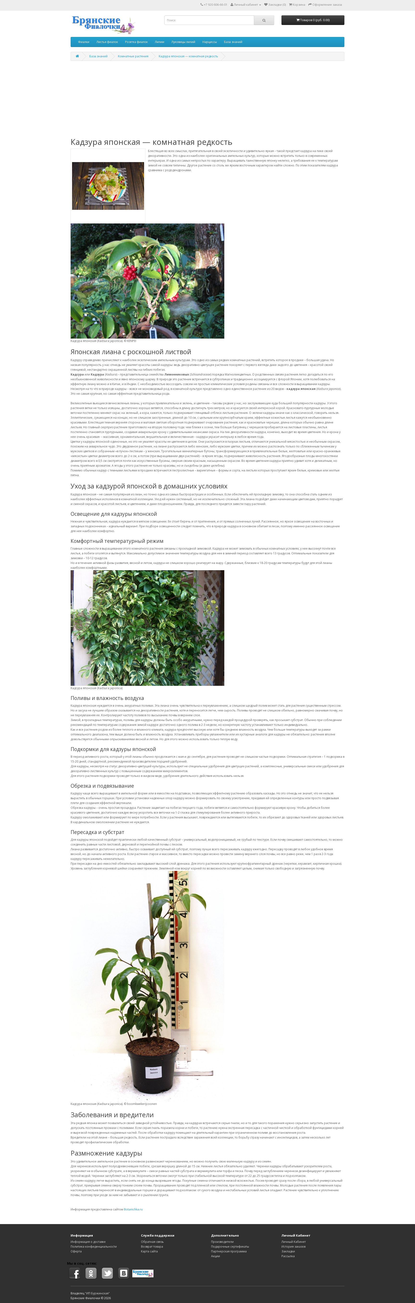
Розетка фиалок (136, 42)
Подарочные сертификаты (230, 1246)
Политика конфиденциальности (94, 1246)
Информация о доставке (88, 1242)
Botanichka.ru (133, 1209)
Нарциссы (209, 42)
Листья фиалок (107, 42)
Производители (222, 1242)
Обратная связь (152, 1242)
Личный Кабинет (293, 1242)
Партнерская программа (229, 1251)
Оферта (76, 1251)
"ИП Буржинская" (97, 1293)
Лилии (159, 42)
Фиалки (83, 42)
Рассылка (288, 1256)
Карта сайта (149, 1251)
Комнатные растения (133, 56)
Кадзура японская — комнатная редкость (188, 56)
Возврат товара (152, 1246)
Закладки (288, 1251)
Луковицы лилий (183, 42)
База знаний (233, 42)
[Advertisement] (207, 99)
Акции (215, 1256)
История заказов (293, 1246)
